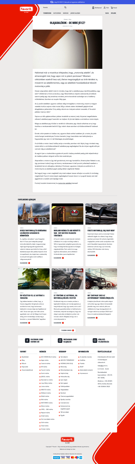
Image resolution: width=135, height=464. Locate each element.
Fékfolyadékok (65, 386)
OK (65, 7)
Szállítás (82, 360)
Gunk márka (45, 373)
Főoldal (66, 19)
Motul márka (45, 406)
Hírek (71, 26)
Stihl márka (44, 422)
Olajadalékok (64, 390)
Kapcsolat (25, 367)
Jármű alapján (75, 13)
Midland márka (46, 393)
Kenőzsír (63, 393)
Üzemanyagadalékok (67, 396)
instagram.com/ (70, 340)
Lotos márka (45, 386)
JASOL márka (45, 376)
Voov (74, 449)
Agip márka (44, 360)
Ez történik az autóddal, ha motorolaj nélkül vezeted (65, 296)
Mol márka (44, 399)
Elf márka (44, 367)
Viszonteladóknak (27, 370)
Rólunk (113, 13)
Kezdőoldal (25, 357)
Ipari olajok (64, 380)
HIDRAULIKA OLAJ (67, 363)
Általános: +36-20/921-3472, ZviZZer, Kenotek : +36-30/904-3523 (105, 383)
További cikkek (66, 330)
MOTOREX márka (47, 403)
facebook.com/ (37, 340)
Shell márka (45, 416)
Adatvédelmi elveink (86, 370)
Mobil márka (45, 396)
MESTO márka (46, 390)
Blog (107, 13)
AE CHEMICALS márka (48, 357)
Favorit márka (45, 370)
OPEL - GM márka (47, 409)
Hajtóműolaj (64, 373)
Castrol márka (45, 363)
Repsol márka (45, 412)
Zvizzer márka (45, 429)
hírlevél (103, 340)
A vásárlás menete (86, 357)
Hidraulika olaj (65, 376)
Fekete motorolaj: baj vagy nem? (101, 230)
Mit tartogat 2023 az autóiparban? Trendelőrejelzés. (101, 296)
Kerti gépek (64, 383)
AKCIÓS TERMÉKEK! (67, 360)
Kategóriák (57, 13)
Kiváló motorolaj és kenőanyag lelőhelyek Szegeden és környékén (33, 233)
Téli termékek (65, 412)
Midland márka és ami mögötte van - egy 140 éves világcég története (67, 233)
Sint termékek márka (47, 419)
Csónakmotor (65, 403)
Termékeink (47, 13)
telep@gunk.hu (103, 366)
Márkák (65, 13)
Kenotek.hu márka (47, 380)
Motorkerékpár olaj (66, 370)
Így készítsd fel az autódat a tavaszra (32, 296)
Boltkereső (98, 8)
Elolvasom (23, 263)
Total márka (44, 426)
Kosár (115, 8)
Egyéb (63, 415)
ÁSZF (82, 367)
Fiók (107, 8)
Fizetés (82, 363)
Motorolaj (64, 367)
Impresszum (84, 373)
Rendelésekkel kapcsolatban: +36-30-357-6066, (105, 375)
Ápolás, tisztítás (65, 399)
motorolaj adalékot (65, 183)
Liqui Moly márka (46, 383)
